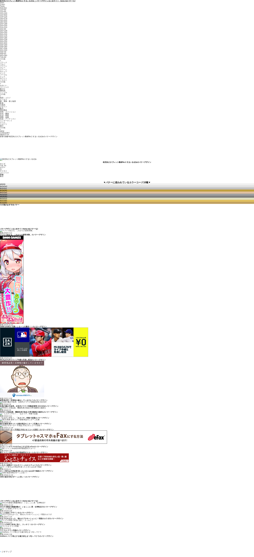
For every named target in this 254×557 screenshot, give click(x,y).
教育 (2, 108)
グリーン (3, 70)
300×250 (3, 41)
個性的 (2, 91)
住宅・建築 (4, 114)
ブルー (2, 64)
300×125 (3, 36)
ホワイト (3, 78)
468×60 (3, 54)
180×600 (3, 22)
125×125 (3, 17)
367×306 (3, 48)
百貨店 (2, 105)
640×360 (3, 55)
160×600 (3, 20)
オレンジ (3, 71)
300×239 (3, 40)
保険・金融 (4, 117)
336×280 (3, 47)
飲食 (2, 103)
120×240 (3, 13)
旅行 (2, 126)
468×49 (3, 52)
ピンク (2, 73)
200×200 (3, 26)
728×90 (3, 57)
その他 (2, 59)
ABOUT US (4, 135)
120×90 (3, 11)
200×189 (3, 24)
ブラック (3, 62)
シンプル (3, 92)
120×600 (3, 15)
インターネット (6, 121)
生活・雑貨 (4, 115)
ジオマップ (6, 551)
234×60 (3, 29)
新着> (2, 136)
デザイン (3, 107)
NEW (2, 131)
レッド (2, 77)
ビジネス (3, 99)
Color (2, 4)
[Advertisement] (127, 147)
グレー (2, 68)
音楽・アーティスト (8, 119)
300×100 (3, 34)
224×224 (3, 27)
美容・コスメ (5, 98)
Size (2, 3)
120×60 (3, 10)
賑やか (2, 89)
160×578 (3, 18)
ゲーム (2, 122)
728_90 (3, 166)
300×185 (3, 38)
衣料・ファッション (8, 112)
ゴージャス (4, 87)
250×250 (3, 33)
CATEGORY (5, 133)
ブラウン (3, 66)
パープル (3, 75)
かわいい (3, 85)
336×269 (3, 45)
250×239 (3, 31)
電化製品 (3, 110)
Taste (2, 6)
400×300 (3, 50)
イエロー (3, 80)
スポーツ (3, 124)
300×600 (3, 43)
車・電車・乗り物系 (8, 101)
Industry (3, 8)
